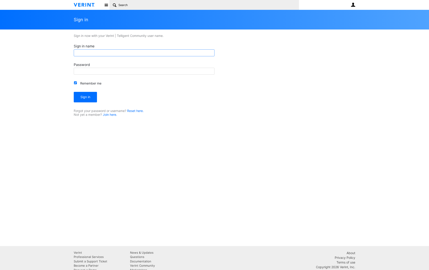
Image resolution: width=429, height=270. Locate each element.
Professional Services (89, 257)
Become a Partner (86, 265)
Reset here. (135, 111)
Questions (137, 257)
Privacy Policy (345, 257)
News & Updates (142, 252)
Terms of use (345, 262)
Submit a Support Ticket (90, 261)
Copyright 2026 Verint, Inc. (335, 267)
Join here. (110, 114)
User (353, 4)
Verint (78, 252)
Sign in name (84, 46)
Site (106, 5)
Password (82, 65)
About (351, 253)
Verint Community (142, 265)
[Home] (88, 5)
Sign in (85, 97)
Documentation (140, 261)
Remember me (90, 83)
